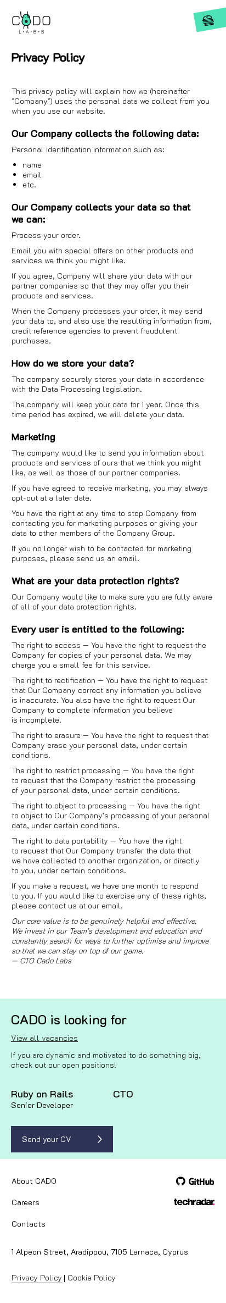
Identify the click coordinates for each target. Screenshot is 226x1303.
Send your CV (46, 1139)
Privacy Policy (37, 1277)
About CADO (34, 1181)
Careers (25, 1202)
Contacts (29, 1223)
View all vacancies (44, 1038)
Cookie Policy (91, 1277)
